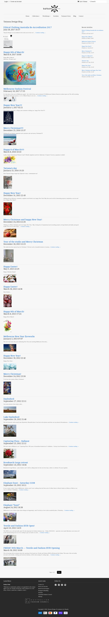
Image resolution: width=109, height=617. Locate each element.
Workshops (46, 16)
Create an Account (16, 1)
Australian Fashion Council (45, 594)
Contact (81, 16)
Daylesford (9, 399)
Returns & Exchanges (43, 588)
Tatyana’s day (10, 168)
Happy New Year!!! (13, 105)
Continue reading (41, 32)
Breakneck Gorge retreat (16, 462)
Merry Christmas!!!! (13, 128)
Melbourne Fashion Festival (17, 89)
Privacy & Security (43, 586)
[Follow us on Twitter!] (59, 585)
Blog (74, 16)
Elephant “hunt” (12, 505)
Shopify (67, 609)
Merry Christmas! (12, 374)
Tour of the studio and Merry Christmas (23, 242)
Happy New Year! (12, 193)
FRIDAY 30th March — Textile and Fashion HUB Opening (32, 548)
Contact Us (41, 584)
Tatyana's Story (66, 16)
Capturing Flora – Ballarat (16, 441)
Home (27, 16)
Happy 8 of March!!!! (14, 149)
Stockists (56, 16)
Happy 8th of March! (14, 52)
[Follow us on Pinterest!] (62, 585)
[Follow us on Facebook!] (56, 585)
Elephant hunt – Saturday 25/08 (19, 483)
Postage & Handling (43, 590)
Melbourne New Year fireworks (19, 336)
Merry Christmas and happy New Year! (23, 219)
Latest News (7, 581)
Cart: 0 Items (83, 1)
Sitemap (40, 596)
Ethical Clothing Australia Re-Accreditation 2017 (28, 27)
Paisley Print (7, 584)
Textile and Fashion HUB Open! (19, 526)
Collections (35, 16)
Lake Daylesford (11, 417)
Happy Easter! (10, 266)
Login (6, 1)
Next (59, 572)
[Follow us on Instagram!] (65, 585)
